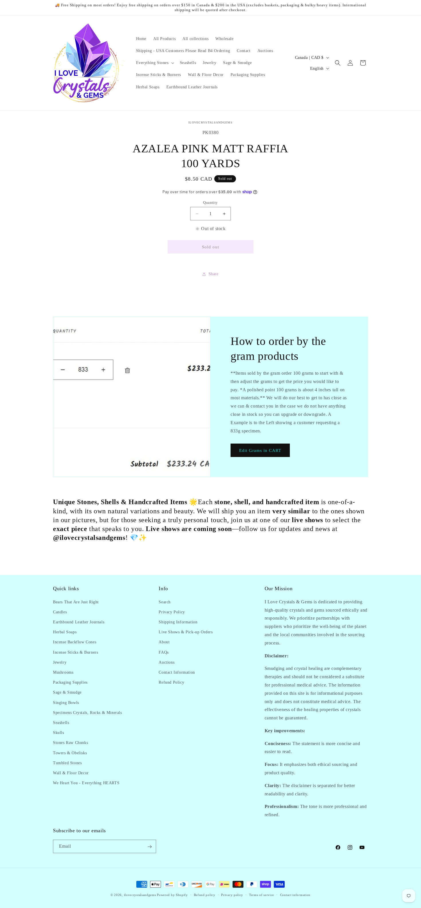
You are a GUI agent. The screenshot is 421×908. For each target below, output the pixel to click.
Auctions (166, 662)
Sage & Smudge (67, 692)
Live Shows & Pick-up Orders (186, 632)
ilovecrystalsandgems (140, 895)
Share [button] (213, 274)
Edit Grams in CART (260, 450)
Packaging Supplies (70, 682)
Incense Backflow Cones (74, 642)
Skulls (58, 732)
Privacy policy (232, 894)
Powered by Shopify (172, 895)
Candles (60, 612)
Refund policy (204, 894)
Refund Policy (171, 682)
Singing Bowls (66, 702)
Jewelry (59, 662)
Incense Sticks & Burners (75, 652)
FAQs (163, 652)
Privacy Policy (172, 612)
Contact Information (177, 672)
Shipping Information (178, 622)
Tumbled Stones (67, 763)
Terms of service (261, 894)
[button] (154, 63)
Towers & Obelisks (70, 753)
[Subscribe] (149, 846)
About (164, 642)
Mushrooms (63, 672)
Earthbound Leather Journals (78, 622)
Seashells (61, 722)
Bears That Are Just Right (76, 602)
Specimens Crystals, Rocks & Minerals (87, 712)
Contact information (295, 894)
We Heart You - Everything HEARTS (86, 783)
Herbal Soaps (64, 632)
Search (165, 602)
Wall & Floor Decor (71, 773)
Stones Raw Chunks (70, 743)
